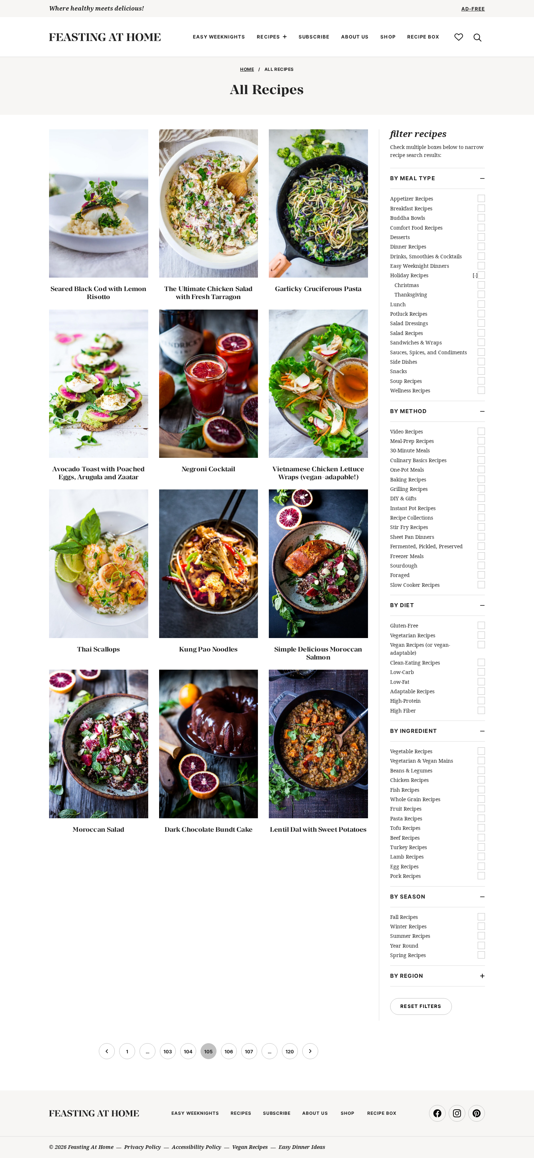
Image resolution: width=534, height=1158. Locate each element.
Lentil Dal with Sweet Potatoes (318, 829)
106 (230, 1053)
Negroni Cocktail (208, 469)
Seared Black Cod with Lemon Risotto (98, 292)
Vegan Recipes (250, 1146)
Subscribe (314, 37)
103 (169, 1053)
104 (189, 1053)
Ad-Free (473, 9)
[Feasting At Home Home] (105, 37)
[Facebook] (437, 1113)
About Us (355, 37)
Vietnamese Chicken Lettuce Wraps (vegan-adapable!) (318, 473)
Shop (387, 37)
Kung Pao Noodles (208, 649)
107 (250, 1053)
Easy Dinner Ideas (302, 1146)
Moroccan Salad (98, 829)
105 (209, 1053)
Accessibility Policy (196, 1146)
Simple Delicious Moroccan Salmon (318, 653)
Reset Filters (420, 1006)
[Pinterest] (476, 1113)
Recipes (268, 37)
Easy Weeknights (219, 37)
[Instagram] (457, 1113)
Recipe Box (423, 37)
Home (247, 69)
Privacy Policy (142, 1146)
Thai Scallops (98, 649)
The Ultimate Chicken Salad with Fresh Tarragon (208, 292)
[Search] (477, 37)
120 (291, 1053)
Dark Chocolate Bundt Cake (209, 829)
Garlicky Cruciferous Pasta (318, 288)
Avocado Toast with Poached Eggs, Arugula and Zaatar (98, 473)
